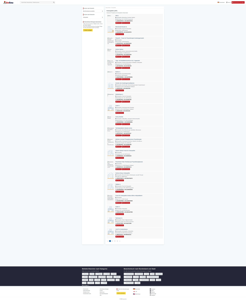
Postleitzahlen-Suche (87, 293)
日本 (136, 291)
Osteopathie (85, 17)
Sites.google (153, 293)
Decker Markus (119, 49)
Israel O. (117, 105)
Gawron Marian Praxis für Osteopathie (125, 150)
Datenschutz (102, 292)
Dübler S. (117, 206)
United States (137, 294)
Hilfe (100, 295)
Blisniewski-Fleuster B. (121, 26)
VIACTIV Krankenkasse (121, 229)
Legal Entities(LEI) (86, 290)
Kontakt (101, 290)
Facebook (153, 289)
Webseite (119, 22)
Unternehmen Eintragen (104, 289)
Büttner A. (118, 71)
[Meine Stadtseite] (8, 2)
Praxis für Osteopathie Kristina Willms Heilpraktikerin (128, 195)
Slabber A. (118, 184)
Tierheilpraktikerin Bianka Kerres (123, 128)
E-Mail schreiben (121, 293)
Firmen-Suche (85, 289)
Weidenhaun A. (119, 94)
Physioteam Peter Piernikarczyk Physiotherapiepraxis (129, 161)
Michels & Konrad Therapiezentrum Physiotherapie (128, 139)
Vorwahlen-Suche (86, 292)
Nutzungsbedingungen (104, 293)
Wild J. (117, 15)
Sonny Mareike (119, 116)
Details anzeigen (126, 22)
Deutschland (137, 289)
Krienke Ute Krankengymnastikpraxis (124, 83)
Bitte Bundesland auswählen (89, 11)
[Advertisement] (123, 257)
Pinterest (153, 292)
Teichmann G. (119, 218)
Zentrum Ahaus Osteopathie (122, 173)
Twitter (152, 290)
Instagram (153, 295)
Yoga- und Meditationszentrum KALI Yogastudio (127, 60)
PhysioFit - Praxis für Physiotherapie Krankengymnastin (129, 38)
